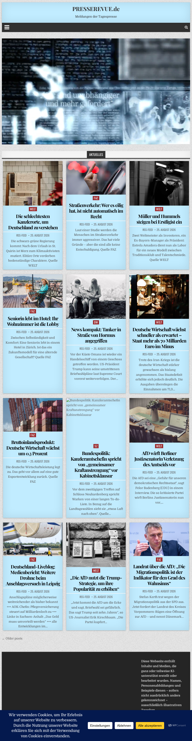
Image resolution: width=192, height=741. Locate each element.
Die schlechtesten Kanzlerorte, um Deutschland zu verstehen (33, 221)
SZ (96, 446)
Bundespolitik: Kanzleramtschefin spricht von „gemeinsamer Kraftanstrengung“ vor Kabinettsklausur (96, 464)
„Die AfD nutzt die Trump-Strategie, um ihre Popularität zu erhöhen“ (96, 583)
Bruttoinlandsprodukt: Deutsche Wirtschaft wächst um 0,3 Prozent (32, 447)
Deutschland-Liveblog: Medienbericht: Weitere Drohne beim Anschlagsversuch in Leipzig (33, 575)
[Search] (186, 27)
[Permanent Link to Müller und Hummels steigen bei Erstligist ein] (159, 183)
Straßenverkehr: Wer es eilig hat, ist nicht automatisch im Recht (96, 210)
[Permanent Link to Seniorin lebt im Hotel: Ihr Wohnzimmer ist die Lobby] (33, 291)
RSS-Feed (21, 235)
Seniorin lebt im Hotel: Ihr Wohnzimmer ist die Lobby (33, 321)
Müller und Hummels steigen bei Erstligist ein (159, 219)
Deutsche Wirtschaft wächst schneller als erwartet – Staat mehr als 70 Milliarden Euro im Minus (159, 337)
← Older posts (12, 638)
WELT (33, 209)
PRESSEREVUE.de (96, 8)
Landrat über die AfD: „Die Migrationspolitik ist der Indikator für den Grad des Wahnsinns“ (159, 574)
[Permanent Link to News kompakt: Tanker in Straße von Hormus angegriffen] (96, 296)
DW (96, 322)
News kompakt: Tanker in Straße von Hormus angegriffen (96, 335)
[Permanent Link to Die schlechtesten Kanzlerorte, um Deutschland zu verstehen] (33, 183)
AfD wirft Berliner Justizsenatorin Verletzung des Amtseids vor (159, 458)
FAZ (96, 198)
